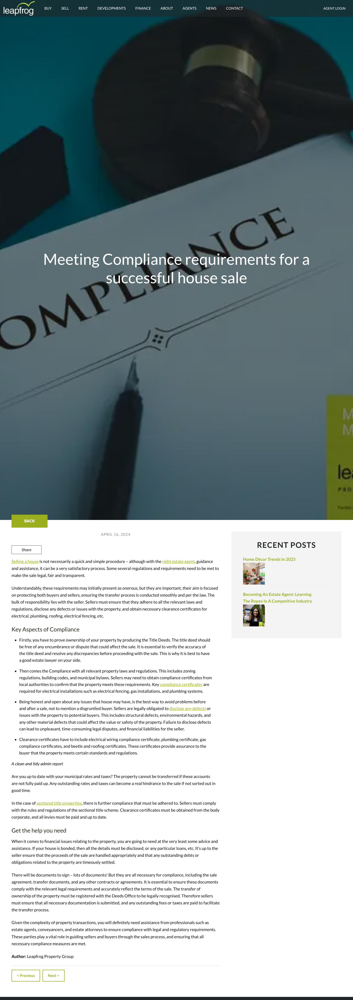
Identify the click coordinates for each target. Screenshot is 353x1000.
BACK (29, 521)
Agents (189, 8)
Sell (65, 8)
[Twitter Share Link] (27, 562)
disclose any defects (187, 708)
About (167, 8)
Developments (111, 8)
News (211, 8)
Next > (53, 975)
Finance (143, 8)
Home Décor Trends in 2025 (269, 559)
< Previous (26, 975)
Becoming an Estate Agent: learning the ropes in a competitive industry (277, 598)
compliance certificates (181, 684)
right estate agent (178, 561)
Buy (48, 8)
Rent (83, 8)
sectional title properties (59, 803)
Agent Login (334, 8)
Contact (234, 8)
